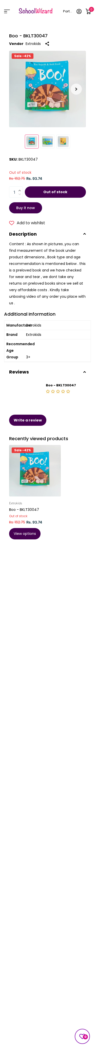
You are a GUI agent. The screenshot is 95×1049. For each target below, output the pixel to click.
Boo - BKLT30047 (24, 509)
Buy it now (25, 207)
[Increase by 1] (20, 187)
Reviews (19, 372)
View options (25, 533)
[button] (76, 89)
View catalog (7, 11)
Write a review (28, 420)
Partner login (68, 11)
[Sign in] (79, 11)
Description (23, 234)
